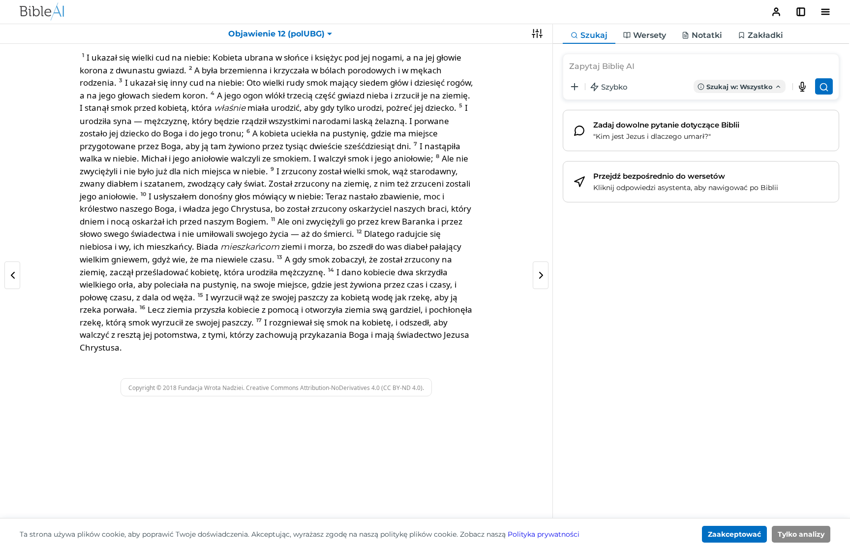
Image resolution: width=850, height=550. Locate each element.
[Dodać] (574, 86)
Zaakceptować (734, 534)
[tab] (589, 35)
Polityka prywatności (543, 534)
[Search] (824, 86)
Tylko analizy (801, 534)
